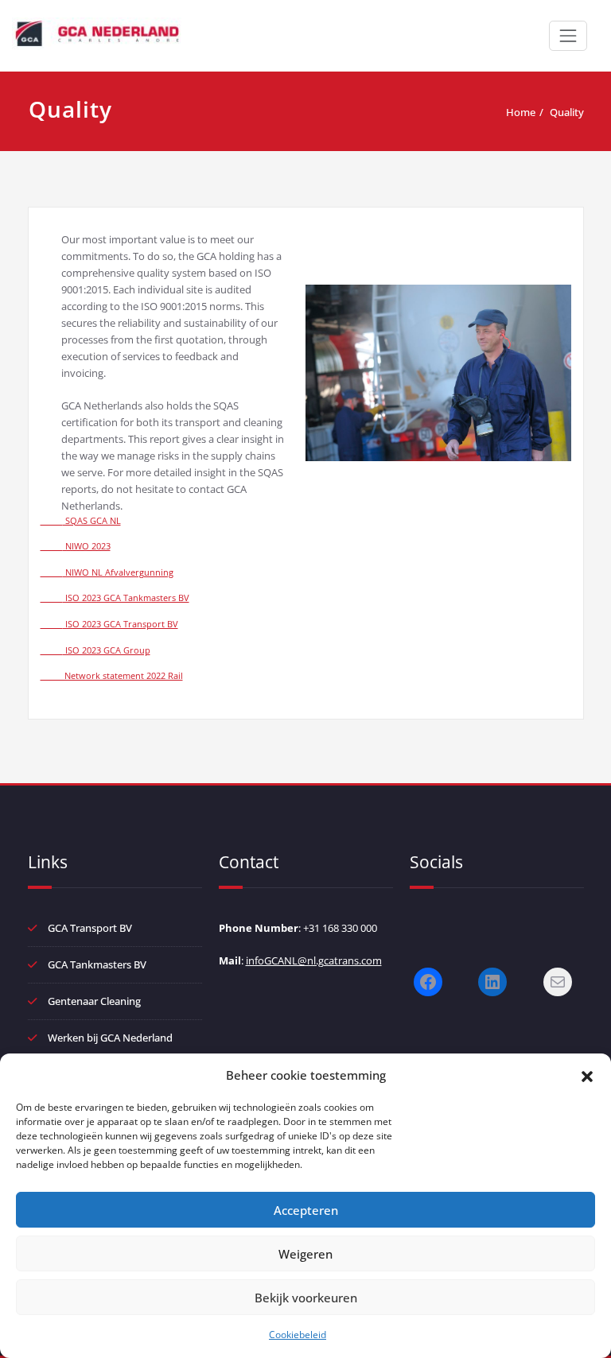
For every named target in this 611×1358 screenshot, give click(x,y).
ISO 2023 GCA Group (95, 650)
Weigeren (305, 1254)
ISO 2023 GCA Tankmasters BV (115, 597)
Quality (567, 112)
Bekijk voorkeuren (306, 1298)
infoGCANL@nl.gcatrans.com (314, 960)
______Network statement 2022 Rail (112, 675)
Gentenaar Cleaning (94, 1001)
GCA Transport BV (90, 928)
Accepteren (306, 1210)
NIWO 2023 (76, 546)
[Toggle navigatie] (568, 36)
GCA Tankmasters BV (97, 964)
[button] (587, 1075)
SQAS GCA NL (81, 520)
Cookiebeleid (297, 1334)
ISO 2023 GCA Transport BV (109, 624)
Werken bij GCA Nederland (110, 1037)
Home (520, 112)
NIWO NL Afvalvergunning (107, 572)
